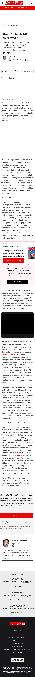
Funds (15, 25)
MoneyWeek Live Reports (17, 600)
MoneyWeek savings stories (26, 608)
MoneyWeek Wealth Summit (25, 595)
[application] (17, 323)
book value (21, 455)
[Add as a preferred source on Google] (17, 660)
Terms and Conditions (17, 637)
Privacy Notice (24, 523)
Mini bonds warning (19, 11)
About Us (17, 631)
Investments (6, 25)
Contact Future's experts (17, 634)
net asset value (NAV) (9, 355)
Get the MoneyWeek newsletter (26, 582)
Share (6, 71)
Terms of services (22, 521)
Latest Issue (17, 586)
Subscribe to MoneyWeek (9, 581)
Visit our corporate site (24, 669)
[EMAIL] (13, 545)
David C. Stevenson (17, 57)
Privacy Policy (17, 640)
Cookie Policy (17, 643)
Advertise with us (17, 646)
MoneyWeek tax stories (17, 612)
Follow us (19, 71)
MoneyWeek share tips (9, 608)
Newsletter (30, 71)
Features (28, 61)
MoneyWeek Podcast (9, 595)
